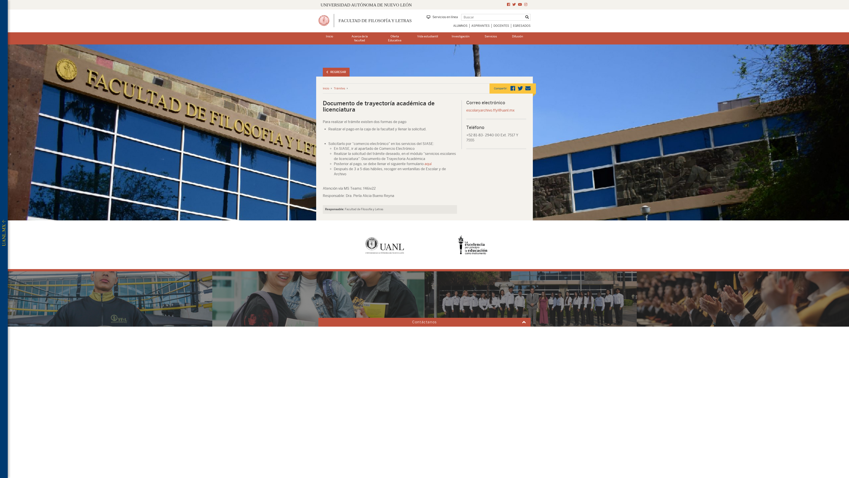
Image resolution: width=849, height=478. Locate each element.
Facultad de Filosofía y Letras (375, 20)
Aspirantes (480, 25)
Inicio (329, 36)
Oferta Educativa (394, 38)
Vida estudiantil (427, 36)
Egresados (522, 25)
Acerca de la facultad (360, 38)
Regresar (338, 72)
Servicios (491, 36)
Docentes (501, 25)
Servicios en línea (445, 17)
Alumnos (460, 25)
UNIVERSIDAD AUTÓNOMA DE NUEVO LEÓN (366, 4)
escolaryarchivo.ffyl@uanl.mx (490, 110)
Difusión (517, 36)
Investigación (461, 36)
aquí (428, 164)
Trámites (339, 88)
